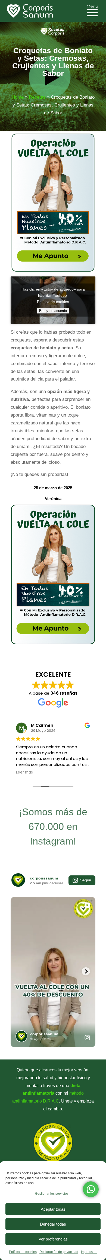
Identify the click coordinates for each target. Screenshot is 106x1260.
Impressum (89, 1252)
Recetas (37, 97)
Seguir (85, 880)
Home (18, 97)
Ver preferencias (53, 1239)
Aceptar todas (53, 1209)
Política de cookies (23, 1252)
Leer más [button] (24, 772)
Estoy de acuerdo (53, 311)
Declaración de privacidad (58, 1252)
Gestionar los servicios (51, 1193)
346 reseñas (64, 693)
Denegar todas (53, 1224)
